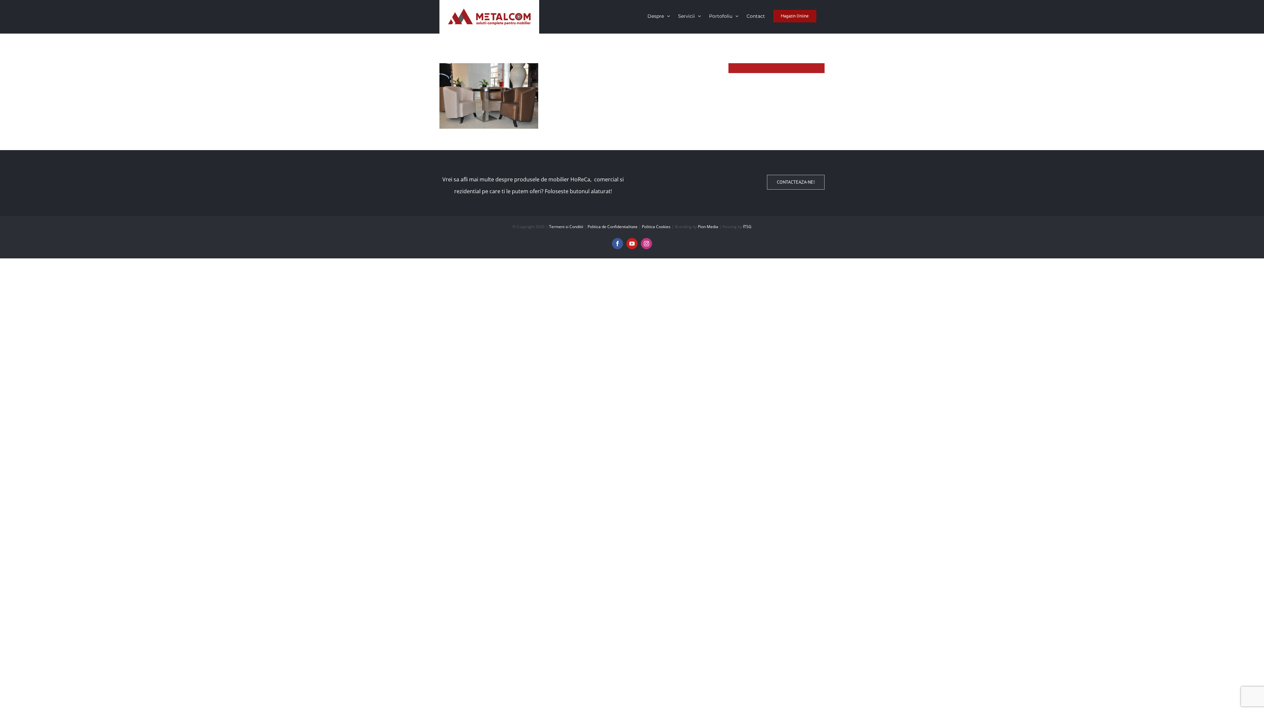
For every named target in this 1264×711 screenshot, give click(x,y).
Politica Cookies (656, 226)
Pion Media (708, 226)
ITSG (747, 226)
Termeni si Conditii (566, 226)
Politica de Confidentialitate (613, 226)
